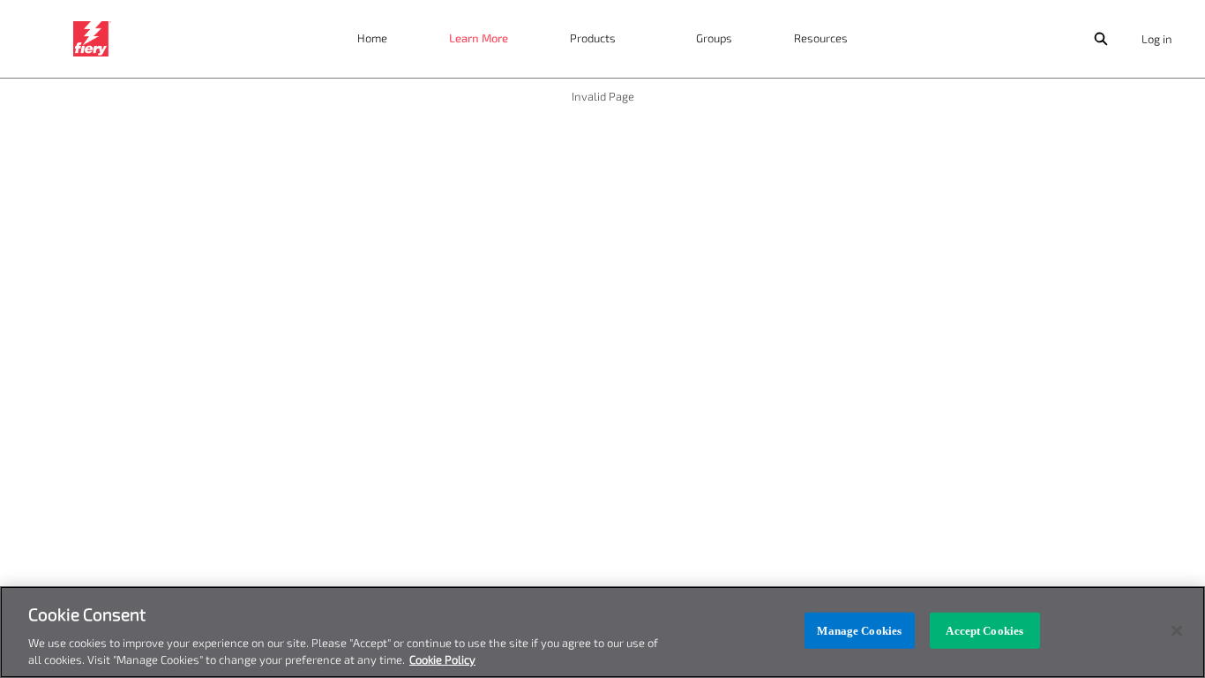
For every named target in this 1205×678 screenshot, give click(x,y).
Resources (821, 38)
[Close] (1176, 631)
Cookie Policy (442, 659)
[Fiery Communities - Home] (92, 38)
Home (372, 38)
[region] (602, 632)
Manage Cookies (859, 630)
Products (593, 38)
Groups (714, 38)
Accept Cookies (984, 630)
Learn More (478, 38)
